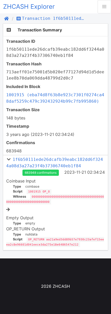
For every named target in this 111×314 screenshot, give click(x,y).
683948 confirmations (41, 173)
